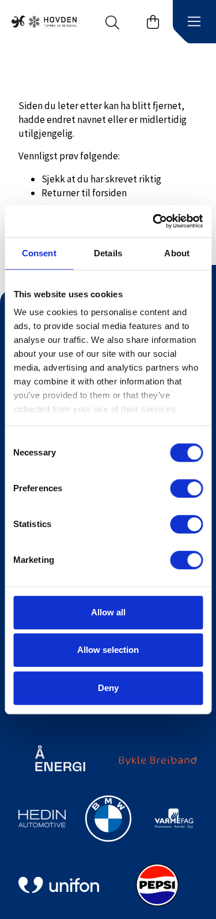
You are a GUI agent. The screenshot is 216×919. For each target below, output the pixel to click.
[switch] (186, 488)
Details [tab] (108, 253)
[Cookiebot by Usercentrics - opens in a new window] (154, 221)
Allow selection (108, 650)
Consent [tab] (39, 253)
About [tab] (177, 253)
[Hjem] (44, 22)
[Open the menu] (194, 22)
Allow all (108, 612)
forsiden (109, 192)
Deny (108, 688)
